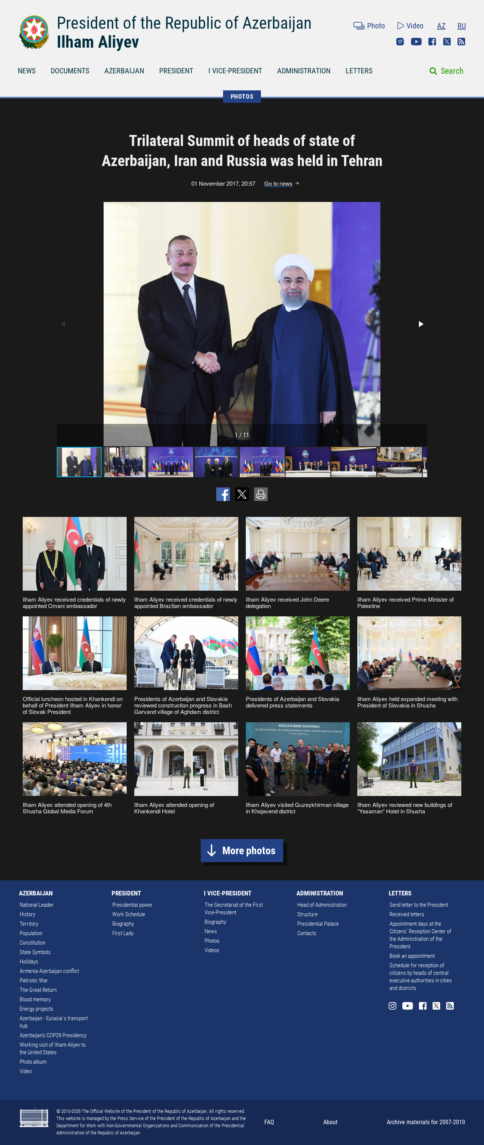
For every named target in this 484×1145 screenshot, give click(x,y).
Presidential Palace (318, 923)
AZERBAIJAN (124, 70)
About (330, 1122)
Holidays (29, 961)
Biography (123, 923)
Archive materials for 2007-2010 (426, 1122)
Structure (307, 914)
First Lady (122, 933)
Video (415, 25)
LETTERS (359, 70)
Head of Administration (322, 904)
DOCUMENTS (70, 70)
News (211, 931)
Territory (29, 923)
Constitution (32, 942)
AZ (441, 25)
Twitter (447, 41)
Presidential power (132, 904)
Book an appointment (412, 956)
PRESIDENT (176, 70)
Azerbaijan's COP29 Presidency (53, 1035)
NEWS (27, 70)
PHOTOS (242, 96)
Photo (376, 25)
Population (31, 933)
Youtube (416, 41)
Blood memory (35, 999)
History (27, 914)
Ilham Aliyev (98, 42)
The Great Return (38, 990)
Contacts (306, 933)
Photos (212, 940)
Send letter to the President (418, 904)
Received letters (406, 914)
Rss (461, 41)
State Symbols (35, 952)
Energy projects (36, 1008)
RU (462, 25)
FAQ (269, 1122)
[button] (420, 324)
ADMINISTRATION (303, 70)
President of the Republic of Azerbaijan (184, 23)
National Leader (37, 904)
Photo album (33, 1061)
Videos (212, 950)
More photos (249, 850)
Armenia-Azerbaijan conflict (49, 971)
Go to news (278, 183)
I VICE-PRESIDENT (235, 70)
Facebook (432, 41)
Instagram (400, 41)
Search (452, 71)
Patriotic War (34, 980)
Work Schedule (128, 914)
